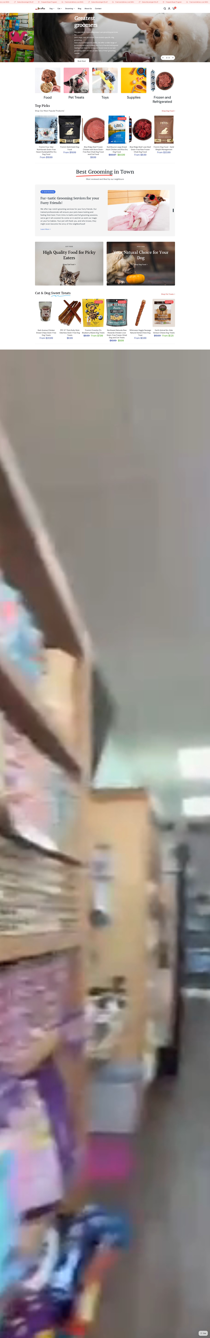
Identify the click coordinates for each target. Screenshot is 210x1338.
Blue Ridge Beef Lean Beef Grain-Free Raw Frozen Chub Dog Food (140, 149)
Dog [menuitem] (51, 8)
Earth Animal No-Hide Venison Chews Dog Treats (164, 331)
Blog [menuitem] (79, 8)
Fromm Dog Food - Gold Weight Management (164, 148)
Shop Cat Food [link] (68, 264)
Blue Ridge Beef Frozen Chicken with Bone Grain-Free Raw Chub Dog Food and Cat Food (93, 151)
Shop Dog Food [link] (168, 111)
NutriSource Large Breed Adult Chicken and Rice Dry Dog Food (117, 149)
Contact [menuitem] (98, 8)
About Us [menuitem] (88, 8)
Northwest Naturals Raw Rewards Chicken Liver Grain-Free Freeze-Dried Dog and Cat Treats (117, 334)
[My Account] (169, 8)
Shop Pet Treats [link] (167, 294)
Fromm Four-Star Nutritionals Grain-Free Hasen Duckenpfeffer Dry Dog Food (46, 151)
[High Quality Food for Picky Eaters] (69, 264)
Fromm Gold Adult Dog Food (69, 148)
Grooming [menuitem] (69, 8)
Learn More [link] (44, 229)
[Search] (165, 8)
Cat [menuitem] (59, 8)
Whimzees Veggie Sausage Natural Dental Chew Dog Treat (140, 332)
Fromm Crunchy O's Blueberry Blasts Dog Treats (93, 331)
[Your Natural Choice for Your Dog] (141, 264)
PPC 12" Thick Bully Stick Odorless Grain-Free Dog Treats (70, 332)
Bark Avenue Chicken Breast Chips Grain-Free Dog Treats (46, 332)
